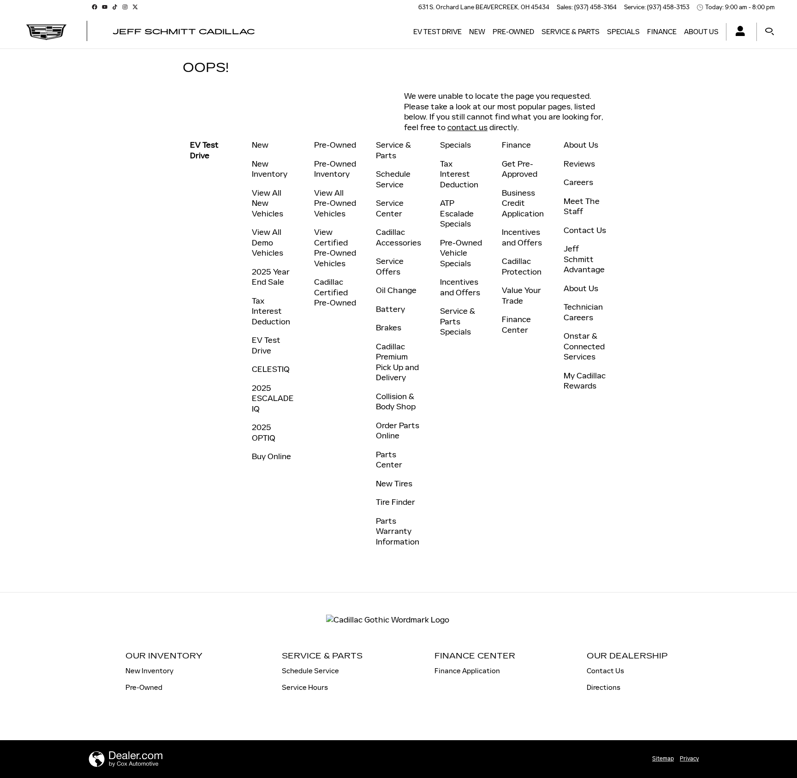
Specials (623, 31)
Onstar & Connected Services (584, 346)
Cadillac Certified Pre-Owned (335, 292)
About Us (701, 31)
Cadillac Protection (521, 266)
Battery (390, 309)
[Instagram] (125, 7)
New (477, 31)
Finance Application (467, 670)
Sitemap (663, 758)
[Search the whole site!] (769, 32)
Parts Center (389, 459)
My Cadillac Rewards (585, 381)
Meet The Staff (582, 206)
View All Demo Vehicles (267, 242)
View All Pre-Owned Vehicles (335, 203)
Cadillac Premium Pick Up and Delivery (397, 362)
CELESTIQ (271, 369)
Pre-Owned (513, 31)
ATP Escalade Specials (457, 213)
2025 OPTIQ (263, 432)
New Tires (394, 484)
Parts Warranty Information (397, 531)
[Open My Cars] (737, 32)
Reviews (579, 164)
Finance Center (516, 324)
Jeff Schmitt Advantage (584, 259)
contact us (467, 127)
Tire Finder (395, 502)
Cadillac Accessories (398, 237)
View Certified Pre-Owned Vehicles (335, 248)
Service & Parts (570, 31)
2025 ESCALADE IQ (273, 398)
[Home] (46, 31)
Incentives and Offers (460, 287)
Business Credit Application (523, 203)
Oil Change (396, 290)
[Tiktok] (114, 7)
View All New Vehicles (267, 203)
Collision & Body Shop (396, 401)
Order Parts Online (397, 430)
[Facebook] (94, 7)
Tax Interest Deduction (271, 311)
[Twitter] (135, 7)
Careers (578, 182)
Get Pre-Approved (519, 169)
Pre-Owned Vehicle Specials (461, 253)
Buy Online (271, 456)
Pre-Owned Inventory (335, 169)
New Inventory (269, 169)
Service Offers (390, 266)
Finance (662, 31)
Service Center (390, 208)
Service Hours (305, 687)
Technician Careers (583, 312)
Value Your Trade (521, 295)
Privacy (689, 758)
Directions (603, 687)
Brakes (388, 328)
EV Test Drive (437, 31)
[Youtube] (104, 7)
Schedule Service (393, 179)
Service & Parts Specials (457, 321)
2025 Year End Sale (271, 277)
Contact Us (585, 230)
